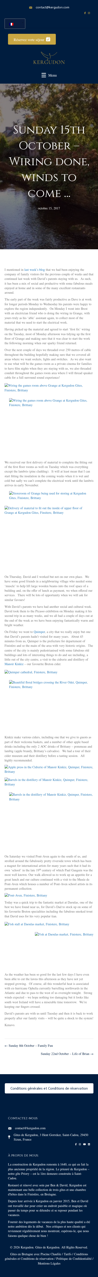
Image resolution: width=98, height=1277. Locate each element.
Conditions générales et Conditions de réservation (46, 1256)
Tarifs (67, 1254)
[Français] (13, 23)
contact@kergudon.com (52, 7)
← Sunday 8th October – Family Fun (29, 1045)
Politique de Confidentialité (74, 1258)
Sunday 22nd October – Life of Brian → (67, 1054)
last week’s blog (34, 269)
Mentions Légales (49, 1263)
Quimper (39, 632)
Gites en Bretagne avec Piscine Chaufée (35, 1254)
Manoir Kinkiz (14, 664)
